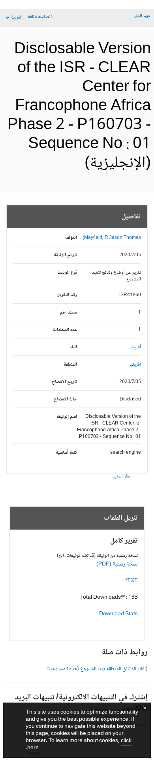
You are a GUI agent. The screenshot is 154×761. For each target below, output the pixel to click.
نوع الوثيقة (67, 272)
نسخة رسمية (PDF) (117, 564)
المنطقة (70, 364)
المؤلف (71, 238)
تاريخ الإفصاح (64, 382)
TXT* (131, 581)
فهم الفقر (142, 16)
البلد (73, 347)
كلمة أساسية (66, 452)
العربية (17, 17)
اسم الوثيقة (66, 416)
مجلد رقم (68, 312)
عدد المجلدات (65, 330)
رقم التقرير (67, 295)
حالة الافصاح (65, 399)
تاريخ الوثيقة (65, 255)
